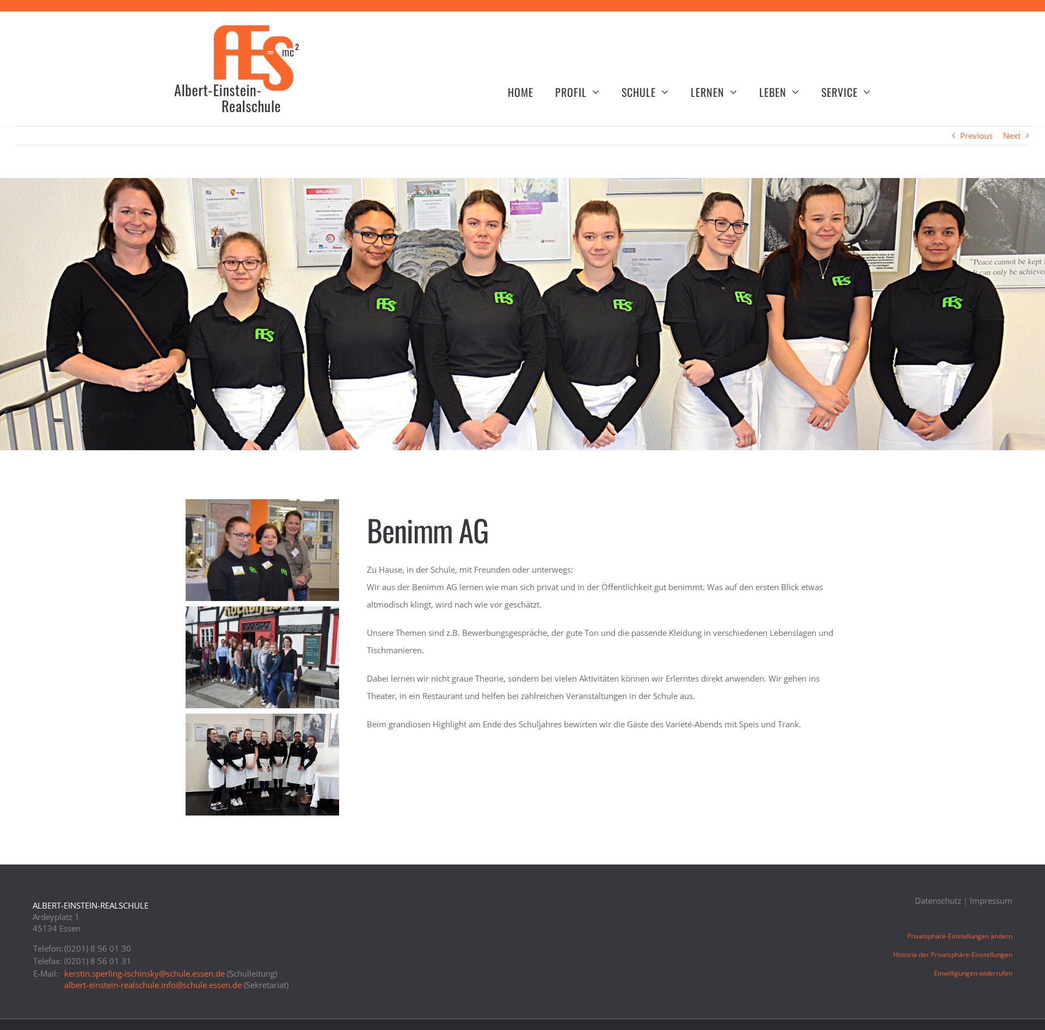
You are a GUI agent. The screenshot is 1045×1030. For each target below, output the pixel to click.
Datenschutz (938, 900)
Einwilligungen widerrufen (973, 973)
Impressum (991, 900)
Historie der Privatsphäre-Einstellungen (952, 954)
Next (1012, 135)
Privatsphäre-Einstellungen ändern (959, 936)
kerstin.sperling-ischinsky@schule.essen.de (144, 973)
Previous (976, 135)
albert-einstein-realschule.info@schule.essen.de (153, 984)
